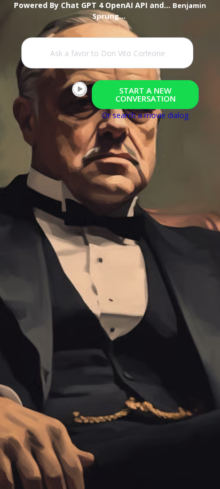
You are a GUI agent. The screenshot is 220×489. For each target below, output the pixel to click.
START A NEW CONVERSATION (145, 94)
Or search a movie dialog (145, 115)
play (79, 89)
